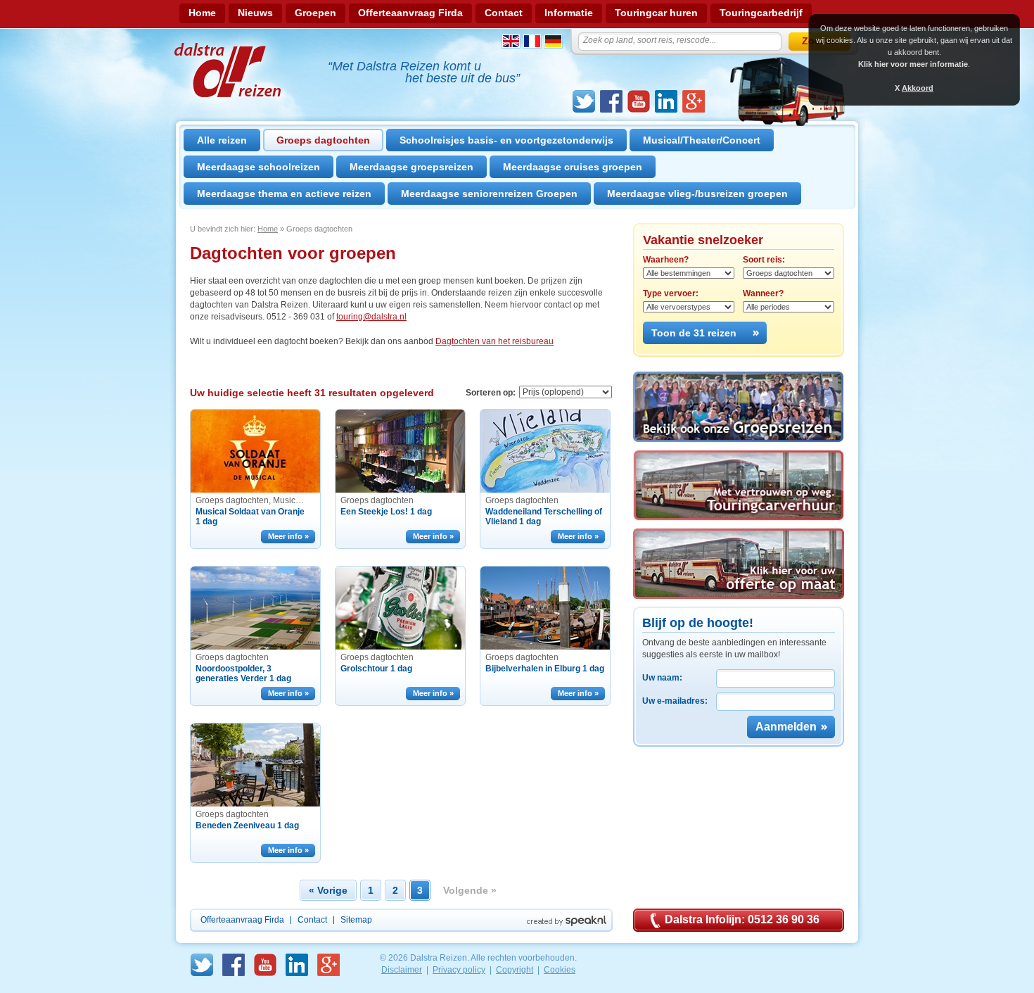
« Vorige (328, 890)
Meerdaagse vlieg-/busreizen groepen (697, 193)
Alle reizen (222, 140)
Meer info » (288, 536)
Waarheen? (666, 260)
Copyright (514, 970)
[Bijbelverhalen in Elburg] (545, 608)
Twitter (584, 101)
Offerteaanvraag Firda (410, 12)
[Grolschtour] (400, 608)
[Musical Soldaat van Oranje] (255, 451)
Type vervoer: (670, 293)
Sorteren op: (491, 393)
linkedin (666, 101)
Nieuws (255, 12)
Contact (504, 12)
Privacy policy (459, 970)
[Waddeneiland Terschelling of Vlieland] (545, 451)
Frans (532, 41)
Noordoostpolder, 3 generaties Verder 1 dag (243, 673)
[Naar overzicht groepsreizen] (738, 407)
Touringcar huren (656, 12)
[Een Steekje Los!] (400, 451)
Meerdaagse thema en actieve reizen (284, 193)
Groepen (315, 12)
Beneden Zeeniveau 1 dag (247, 825)
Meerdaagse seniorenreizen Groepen (489, 193)
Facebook (611, 101)
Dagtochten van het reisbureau (494, 341)
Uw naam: (662, 678)
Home (202, 12)
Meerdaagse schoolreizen (258, 166)
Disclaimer (401, 970)
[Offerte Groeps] (738, 564)
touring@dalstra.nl (371, 317)
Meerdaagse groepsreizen (411, 166)
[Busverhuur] (738, 485)
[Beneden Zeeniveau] (255, 765)
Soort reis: (764, 260)
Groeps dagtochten (323, 140)
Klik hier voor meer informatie (913, 64)
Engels (511, 41)
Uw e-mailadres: (675, 701)
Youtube (638, 101)
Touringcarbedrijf (761, 12)
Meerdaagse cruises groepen (572, 166)
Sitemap (356, 920)
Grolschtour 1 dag (376, 668)
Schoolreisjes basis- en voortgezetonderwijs (506, 140)
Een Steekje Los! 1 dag (386, 512)
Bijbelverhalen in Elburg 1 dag (544, 668)
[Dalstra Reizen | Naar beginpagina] (228, 69)
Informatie (568, 12)
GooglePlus (693, 101)
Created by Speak (566, 921)
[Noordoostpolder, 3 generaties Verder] (255, 608)
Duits (553, 41)
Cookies (559, 970)
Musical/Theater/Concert (701, 140)
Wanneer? (763, 293)
